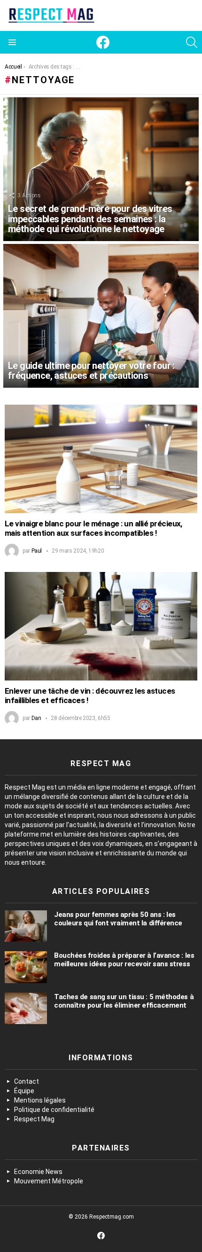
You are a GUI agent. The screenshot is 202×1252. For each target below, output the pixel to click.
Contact (26, 1081)
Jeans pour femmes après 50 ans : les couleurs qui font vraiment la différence (118, 918)
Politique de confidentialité (54, 1109)
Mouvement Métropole (48, 1181)
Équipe (24, 1091)
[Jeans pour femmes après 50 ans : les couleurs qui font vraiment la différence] (26, 926)
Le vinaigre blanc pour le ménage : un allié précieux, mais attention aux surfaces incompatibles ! (93, 528)
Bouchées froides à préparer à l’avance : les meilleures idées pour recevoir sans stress (124, 959)
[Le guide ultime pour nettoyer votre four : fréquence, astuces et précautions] (101, 316)
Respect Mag (34, 1119)
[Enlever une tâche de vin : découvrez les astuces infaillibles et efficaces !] (101, 626)
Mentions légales (40, 1100)
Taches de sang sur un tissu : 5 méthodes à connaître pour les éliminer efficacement (124, 1001)
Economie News (38, 1171)
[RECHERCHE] (191, 42)
